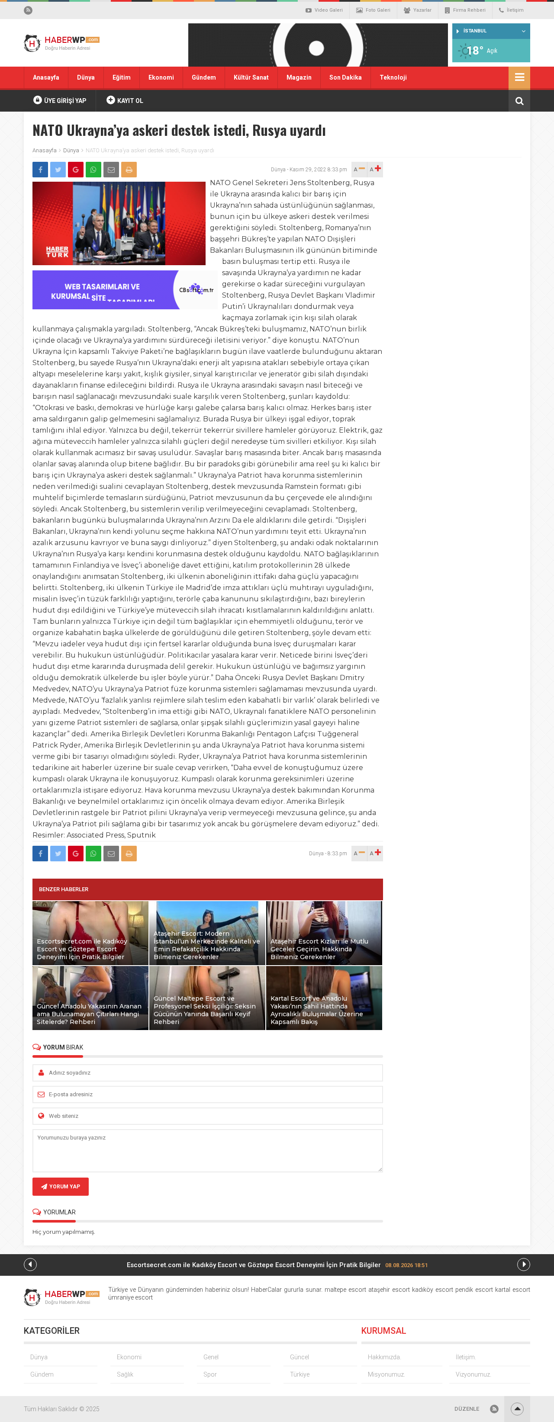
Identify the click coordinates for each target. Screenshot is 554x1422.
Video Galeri (329, 10)
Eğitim (122, 77)
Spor (210, 1374)
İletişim (515, 10)
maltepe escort (345, 1289)
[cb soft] (125, 307)
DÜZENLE (466, 1409)
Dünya (86, 77)
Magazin (299, 77)
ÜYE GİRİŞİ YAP (65, 100)
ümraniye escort (130, 1297)
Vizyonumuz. (473, 1374)
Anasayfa (46, 77)
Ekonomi (161, 77)
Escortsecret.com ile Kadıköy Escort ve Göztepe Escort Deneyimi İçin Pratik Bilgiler (277, 1265)
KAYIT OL (129, 100)
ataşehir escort (389, 1289)
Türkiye (299, 1374)
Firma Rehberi (469, 10)
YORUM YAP (64, 1187)
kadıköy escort (432, 1289)
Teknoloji (393, 77)
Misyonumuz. (386, 1374)
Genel (211, 1357)
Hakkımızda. (384, 1357)
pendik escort (474, 1289)
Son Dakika (345, 77)
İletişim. (466, 1357)
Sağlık (125, 1374)
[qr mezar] (318, 48)
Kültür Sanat (251, 77)
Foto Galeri (378, 10)
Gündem (204, 77)
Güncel (299, 1357)
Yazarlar (422, 10)
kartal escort (512, 1289)
